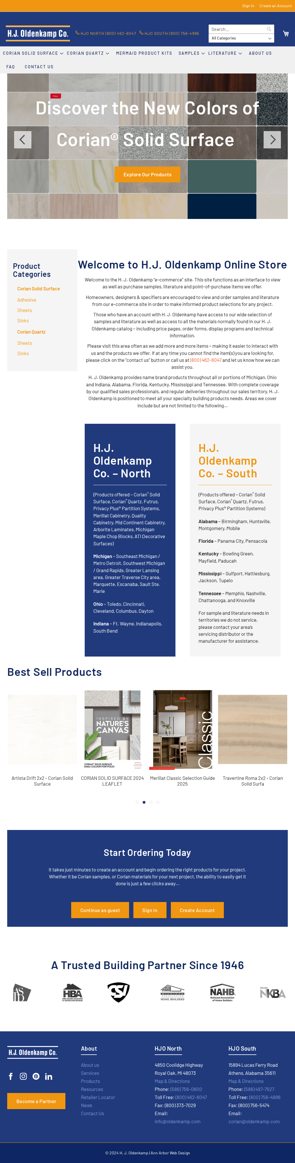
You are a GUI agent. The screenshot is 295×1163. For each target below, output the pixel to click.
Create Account (197, 910)
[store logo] (38, 33)
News (86, 1105)
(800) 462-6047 (206, 360)
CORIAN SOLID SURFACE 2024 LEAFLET (112, 780)
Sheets (24, 310)
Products (90, 1081)
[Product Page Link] (42, 771)
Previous (22, 139)
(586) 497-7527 (259, 1089)
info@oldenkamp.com (178, 1121)
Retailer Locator (98, 1097)
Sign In (248, 5)
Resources (92, 1089)
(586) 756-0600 (186, 1089)
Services (90, 1073)
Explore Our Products (147, 174)
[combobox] (241, 29)
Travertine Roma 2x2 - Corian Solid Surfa (253, 780)
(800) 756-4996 (265, 1097)
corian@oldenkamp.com (254, 1121)
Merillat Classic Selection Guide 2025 (182, 780)
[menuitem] (33, 53)
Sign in (149, 910)
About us (90, 1065)
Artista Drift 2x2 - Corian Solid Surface (42, 780)
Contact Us (92, 1113)
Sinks (23, 320)
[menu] (147, 59)
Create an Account (276, 5)
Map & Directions (172, 1081)
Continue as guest (100, 910)
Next (272, 139)
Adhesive (26, 299)
